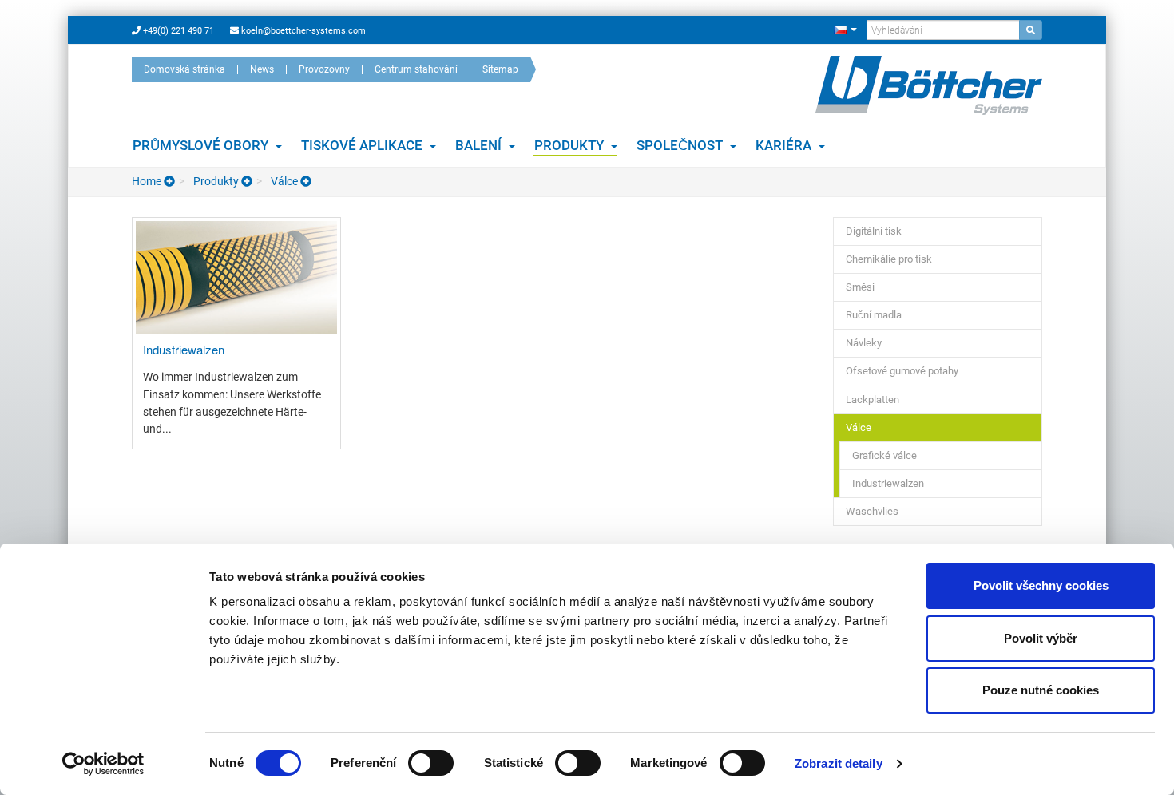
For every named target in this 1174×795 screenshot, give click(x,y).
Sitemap (500, 69)
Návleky (864, 343)
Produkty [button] (570, 145)
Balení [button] (480, 145)
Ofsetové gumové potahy (902, 371)
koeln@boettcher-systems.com (302, 30)
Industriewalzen (888, 483)
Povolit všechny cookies (1041, 585)
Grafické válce (884, 455)
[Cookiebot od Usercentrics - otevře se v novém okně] (103, 764)
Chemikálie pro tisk (889, 259)
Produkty (216, 181)
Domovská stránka (184, 69)
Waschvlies (872, 511)
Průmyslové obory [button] (202, 145)
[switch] (431, 763)
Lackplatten (872, 399)
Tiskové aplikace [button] (363, 145)
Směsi (860, 287)
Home (148, 181)
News (262, 69)
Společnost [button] (681, 145)
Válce (284, 181)
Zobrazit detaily (838, 763)
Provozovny (324, 69)
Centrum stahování (416, 69)
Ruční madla (874, 315)
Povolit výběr (1040, 638)
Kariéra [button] (785, 145)
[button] (845, 29)
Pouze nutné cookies (1040, 690)
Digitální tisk (874, 231)
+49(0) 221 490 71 (177, 30)
